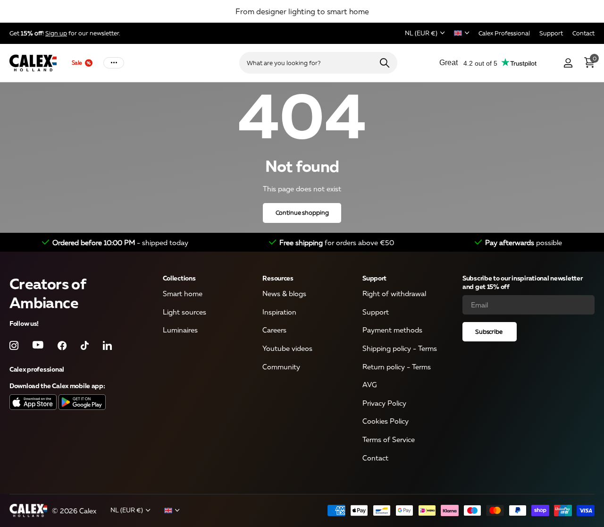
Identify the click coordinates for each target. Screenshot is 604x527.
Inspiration (279, 311)
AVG (369, 385)
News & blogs (284, 293)
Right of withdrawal (394, 293)
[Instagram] (13, 345)
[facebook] (62, 345)
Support (374, 278)
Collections (179, 278)
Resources (277, 278)
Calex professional (36, 369)
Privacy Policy (384, 403)
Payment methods (392, 330)
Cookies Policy (385, 421)
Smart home (182, 293)
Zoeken (384, 63)
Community (281, 366)
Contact (375, 457)
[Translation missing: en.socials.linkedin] (107, 345)
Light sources (184, 311)
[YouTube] (38, 345)
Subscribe (489, 331)
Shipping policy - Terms (399, 348)
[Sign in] (567, 63)
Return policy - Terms (396, 366)
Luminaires (180, 330)
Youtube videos (287, 348)
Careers (274, 330)
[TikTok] (85, 345)
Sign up (56, 33)
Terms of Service (388, 439)
